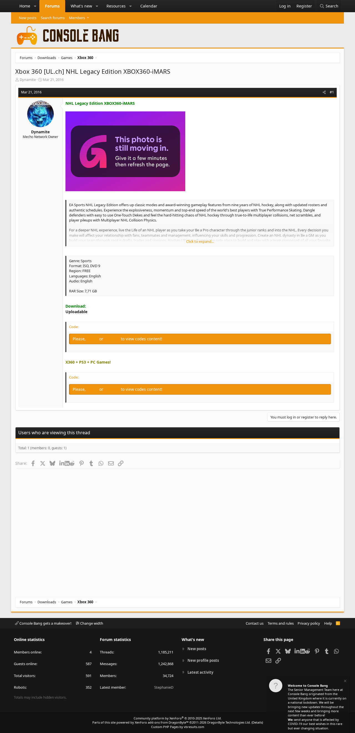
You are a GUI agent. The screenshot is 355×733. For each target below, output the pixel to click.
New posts (27, 17)
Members (77, 17)
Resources (116, 6)
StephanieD (163, 687)
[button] (35, 6)
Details (257, 722)
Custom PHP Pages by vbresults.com (177, 727)
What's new (81, 6)
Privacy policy (309, 623)
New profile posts (203, 660)
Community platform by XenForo (178, 718)
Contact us (254, 623)
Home (24, 6)
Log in (93, 338)
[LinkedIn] (62, 463)
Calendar (148, 6)
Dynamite (28, 79)
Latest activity (200, 672)
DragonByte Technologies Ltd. (229, 722)
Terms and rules (281, 623)
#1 (332, 92)
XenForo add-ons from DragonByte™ (162, 722)
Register (112, 338)
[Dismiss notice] (345, 681)
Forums (52, 6)
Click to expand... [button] (200, 241)
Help (328, 623)
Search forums (53, 17)
